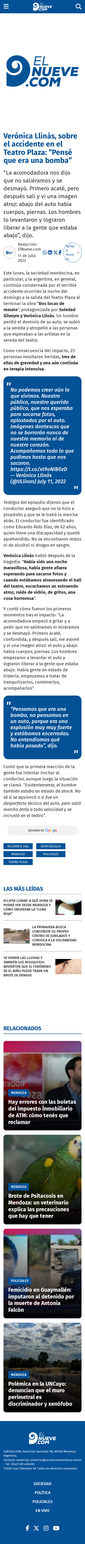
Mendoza (18, 854)
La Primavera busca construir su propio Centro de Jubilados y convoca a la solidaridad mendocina (54, 936)
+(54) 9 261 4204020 (22, 1464)
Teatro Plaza (18, 862)
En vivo (42, 1510)
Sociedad (42, 1483)
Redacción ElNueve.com (29, 247)
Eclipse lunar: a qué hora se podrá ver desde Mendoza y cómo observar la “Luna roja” (28, 907)
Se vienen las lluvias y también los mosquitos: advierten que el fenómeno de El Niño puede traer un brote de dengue (27, 966)
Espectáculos (51, 846)
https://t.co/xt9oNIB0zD (38, 469)
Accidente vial (18, 846)
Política (43, 1492)
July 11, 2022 (51, 481)
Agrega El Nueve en (70, 252)
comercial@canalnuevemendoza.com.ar (56, 1460)
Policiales (51, 854)
